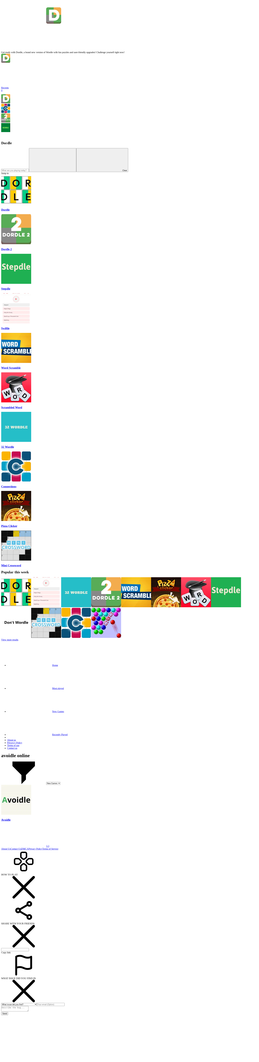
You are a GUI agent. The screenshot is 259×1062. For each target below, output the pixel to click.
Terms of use (13, 745)
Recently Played (60, 734)
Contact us (12, 748)
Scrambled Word (11, 407)
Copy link (6, 952)
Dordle (5, 209)
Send (4, 1013)
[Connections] (5, 112)
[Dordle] (5, 102)
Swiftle (5, 328)
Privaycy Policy (14, 742)
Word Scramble (11, 367)
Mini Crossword (11, 565)
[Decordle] (5, 131)
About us (11, 740)
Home (55, 665)
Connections (8, 486)
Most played (58, 688)
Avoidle (5, 819)
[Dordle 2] (5, 121)
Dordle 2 (6, 249)
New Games (58, 711)
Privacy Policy (35, 849)
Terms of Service (50, 849)
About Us (5, 849)
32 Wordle (7, 446)
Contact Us (15, 849)
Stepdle (5, 288)
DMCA (24, 849)
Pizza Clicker (9, 526)
